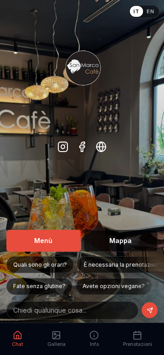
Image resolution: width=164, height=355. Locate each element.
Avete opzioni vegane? (113, 286)
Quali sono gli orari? (40, 264)
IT (136, 11)
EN (150, 11)
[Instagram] (63, 148)
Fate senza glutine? (39, 286)
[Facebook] (82, 148)
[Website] (101, 148)
